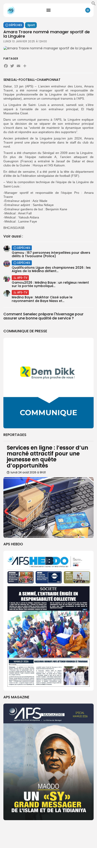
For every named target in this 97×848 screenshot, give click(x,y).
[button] (93, 4)
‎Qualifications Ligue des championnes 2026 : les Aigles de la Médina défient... (51, 269)
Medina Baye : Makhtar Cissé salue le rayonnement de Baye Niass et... (42, 299)
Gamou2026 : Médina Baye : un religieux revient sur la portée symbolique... (50, 284)
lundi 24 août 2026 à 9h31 (28, 472)
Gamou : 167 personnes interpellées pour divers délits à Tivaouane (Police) (51, 254)
